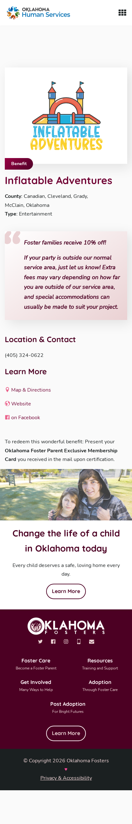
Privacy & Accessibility (66, 778)
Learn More (66, 591)
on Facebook (25, 417)
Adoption (100, 685)
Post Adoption (68, 707)
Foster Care (36, 664)
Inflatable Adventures (58, 180)
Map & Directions (30, 390)
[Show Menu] (122, 12)
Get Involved (36, 685)
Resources (100, 664)
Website (20, 403)
